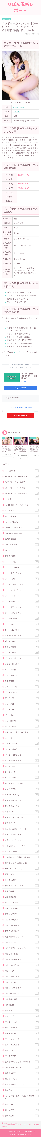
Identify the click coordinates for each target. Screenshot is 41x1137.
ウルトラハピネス (21, 601)
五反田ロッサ (21, 823)
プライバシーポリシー (15, 1131)
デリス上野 (21, 698)
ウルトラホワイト (21, 624)
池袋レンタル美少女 (21, 988)
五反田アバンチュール (21, 800)
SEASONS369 (21, 539)
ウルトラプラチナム (21, 613)
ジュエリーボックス (21, 658)
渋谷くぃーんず (21, 1022)
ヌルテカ (21, 738)
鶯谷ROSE (21, 1104)
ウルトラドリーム (21, 596)
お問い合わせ (29, 1131)
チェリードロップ (21, 687)
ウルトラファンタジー (21, 607)
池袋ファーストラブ (21, 976)
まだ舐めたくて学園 (21, 760)
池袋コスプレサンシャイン (21, 948)
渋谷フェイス (21, 1050)
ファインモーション (21, 743)
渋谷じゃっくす (21, 1027)
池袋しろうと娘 (21, 954)
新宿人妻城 (21, 891)
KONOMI (16, 112)
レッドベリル (21, 789)
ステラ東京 (21, 681)
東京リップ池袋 (21, 908)
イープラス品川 (21, 562)
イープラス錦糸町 (21, 567)
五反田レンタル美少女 (21, 817)
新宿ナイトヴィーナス (21, 886)
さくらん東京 (21, 652)
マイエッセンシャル (21, 755)
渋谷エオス (21, 1011)
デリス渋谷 (21, 709)
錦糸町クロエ (21, 1073)
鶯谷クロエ (21, 1110)
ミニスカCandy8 (21, 777)
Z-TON (21, 550)
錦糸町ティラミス (21, 1079)
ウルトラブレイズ (21, 618)
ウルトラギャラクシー (21, 573)
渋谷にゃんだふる (21, 1045)
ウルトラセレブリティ (21, 590)
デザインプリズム (21, 692)
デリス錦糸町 (21, 721)
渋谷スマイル (21, 1033)
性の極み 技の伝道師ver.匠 (21, 863)
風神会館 (21, 1090)
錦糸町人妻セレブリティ (21, 1084)
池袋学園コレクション (21, 993)
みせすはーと (21, 772)
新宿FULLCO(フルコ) (21, 868)
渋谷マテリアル (21, 1056)
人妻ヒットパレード (21, 834)
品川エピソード (21, 851)
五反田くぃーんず (21, 806)
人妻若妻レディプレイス (21, 846)
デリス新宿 (21, 704)
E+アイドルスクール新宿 (21, 482)
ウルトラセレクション (21, 584)
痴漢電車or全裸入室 (21, 1067)
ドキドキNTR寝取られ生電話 (21, 732)
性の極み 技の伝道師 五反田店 (21, 857)
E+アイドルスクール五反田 (21, 476)
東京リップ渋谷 (21, 914)
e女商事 (21, 499)
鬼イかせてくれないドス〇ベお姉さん (21, 1097)
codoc (36, 411)
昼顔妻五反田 (21, 897)
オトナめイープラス (21, 635)
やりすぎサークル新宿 (21, 783)
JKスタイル (21, 510)
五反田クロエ (21, 812)
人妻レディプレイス (21, 840)
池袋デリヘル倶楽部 (21, 959)
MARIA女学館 (21, 516)
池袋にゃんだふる (21, 965)
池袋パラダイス (21, 971)
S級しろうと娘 (21, 545)
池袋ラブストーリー (21, 982)
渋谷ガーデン (21, 1016)
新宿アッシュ (21, 874)
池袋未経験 (21, 1005)
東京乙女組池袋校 (21, 931)
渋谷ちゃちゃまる (21, 1039)
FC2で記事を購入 (20, 415)
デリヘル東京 (21, 726)
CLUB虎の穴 (21, 471)
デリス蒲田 (21, 715)
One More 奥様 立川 (21, 533)
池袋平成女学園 (21, 999)
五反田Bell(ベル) (21, 795)
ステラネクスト (21, 675)
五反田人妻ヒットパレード (21, 829)
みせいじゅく (21, 766)
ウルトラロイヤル (21, 630)
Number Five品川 (21, 522)
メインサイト (19, 352)
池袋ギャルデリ (21, 942)
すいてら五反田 (21, 670)
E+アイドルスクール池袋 (21, 488)
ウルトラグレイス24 (21, 579)
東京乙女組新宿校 (21, 925)
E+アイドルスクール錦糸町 (21, 493)
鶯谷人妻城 (21, 1116)
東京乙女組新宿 (21, 920)
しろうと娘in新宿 (21, 664)
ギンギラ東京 (6, 19)
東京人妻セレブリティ (21, 937)
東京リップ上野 (21, 902)
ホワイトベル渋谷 (21, 749)
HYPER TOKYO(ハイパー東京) (21, 505)
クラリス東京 (21, 647)
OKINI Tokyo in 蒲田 (21, 527)
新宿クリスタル (21, 880)
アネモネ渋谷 (21, 556)
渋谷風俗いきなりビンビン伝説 (21, 1062)
